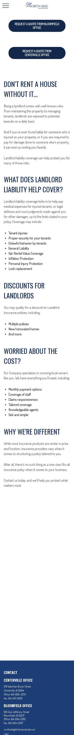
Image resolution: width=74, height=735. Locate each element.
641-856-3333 (18, 694)
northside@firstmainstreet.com (19, 729)
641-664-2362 (18, 719)
